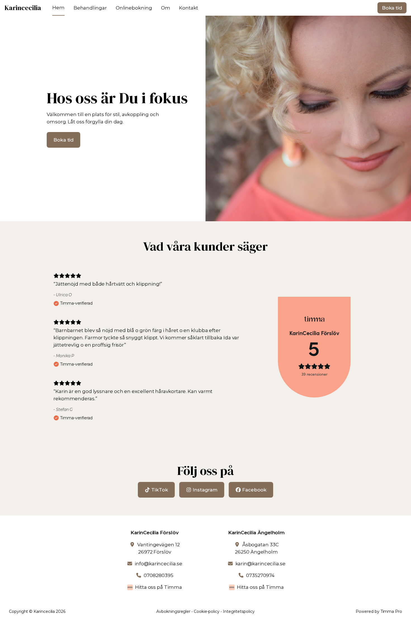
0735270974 (260, 575)
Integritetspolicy (239, 611)
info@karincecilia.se (158, 563)
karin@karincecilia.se (260, 563)
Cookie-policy (206, 611)
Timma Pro (391, 611)
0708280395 (158, 575)
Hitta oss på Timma (158, 587)
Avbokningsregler (173, 611)
